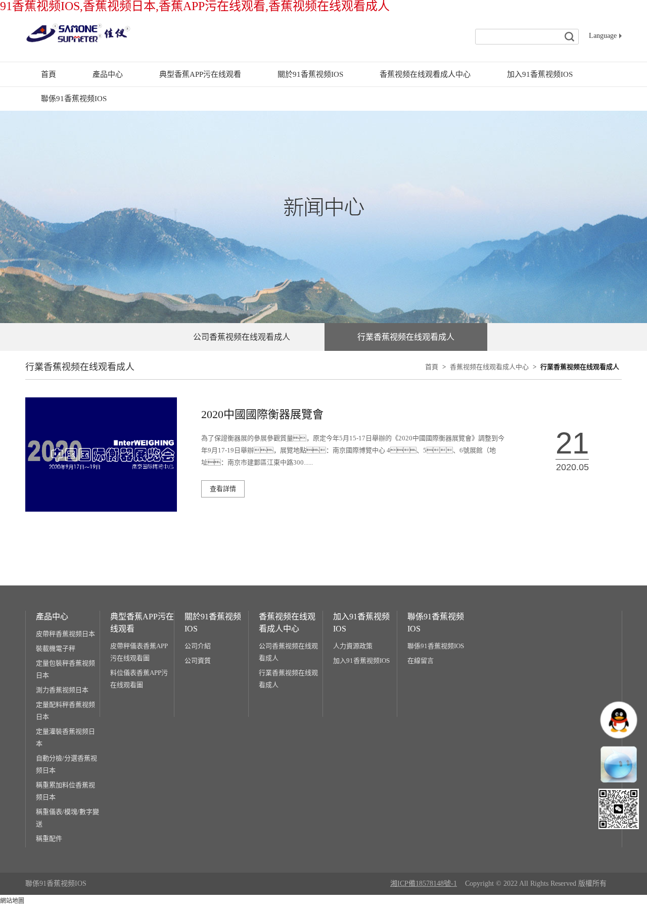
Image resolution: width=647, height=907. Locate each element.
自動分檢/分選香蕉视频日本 (66, 764)
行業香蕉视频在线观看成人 (579, 367)
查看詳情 (223, 488)
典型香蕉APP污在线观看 (200, 74)
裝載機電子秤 (55, 648)
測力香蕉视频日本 (62, 690)
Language (603, 35)
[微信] (618, 809)
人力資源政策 (353, 646)
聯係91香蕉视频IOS (74, 99)
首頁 (48, 74)
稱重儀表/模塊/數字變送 (67, 818)
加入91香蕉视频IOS (540, 74)
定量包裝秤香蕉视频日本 (65, 669)
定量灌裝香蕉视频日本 (65, 737)
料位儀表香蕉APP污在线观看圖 (139, 679)
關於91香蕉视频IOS (310, 74)
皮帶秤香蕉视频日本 (65, 634)
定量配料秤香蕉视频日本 (65, 710)
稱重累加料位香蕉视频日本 (65, 791)
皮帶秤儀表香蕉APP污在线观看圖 (139, 652)
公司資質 (197, 660)
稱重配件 (49, 838)
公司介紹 (197, 646)
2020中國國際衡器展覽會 (262, 414)
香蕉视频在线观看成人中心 (425, 74)
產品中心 (108, 74)
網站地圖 (12, 900)
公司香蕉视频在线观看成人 (288, 652)
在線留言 (420, 660)
